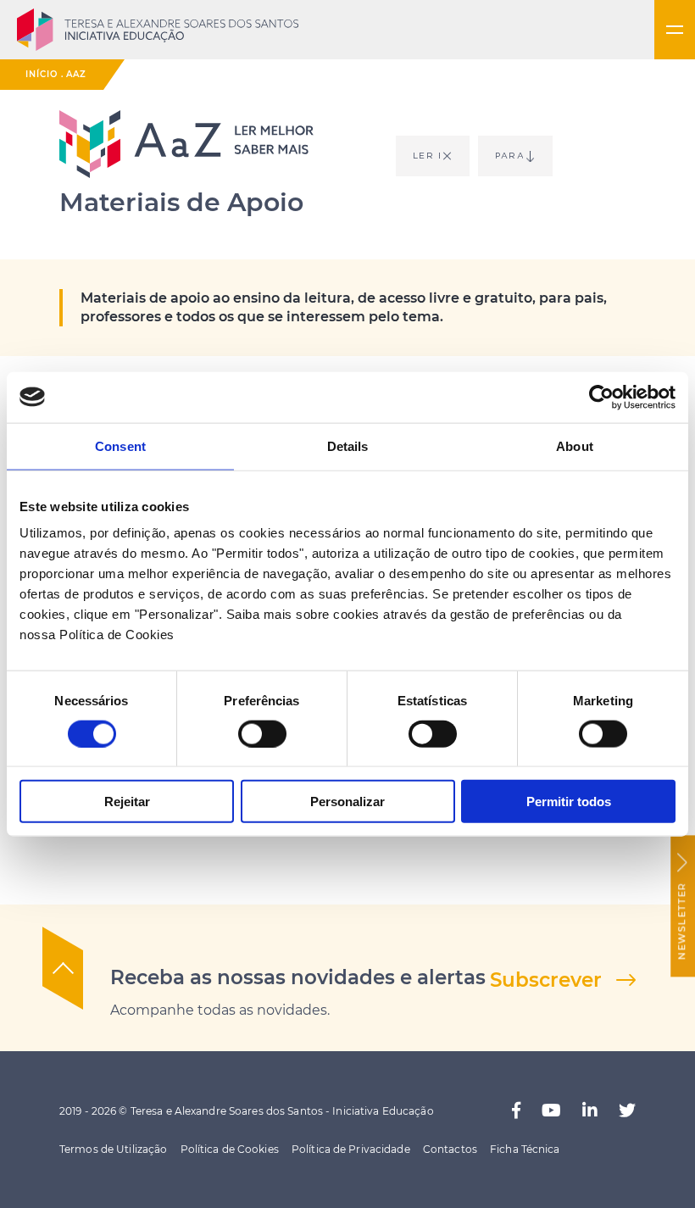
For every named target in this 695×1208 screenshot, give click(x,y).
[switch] (262, 733)
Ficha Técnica (525, 1149)
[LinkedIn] (590, 1111)
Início (41, 74)
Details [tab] (348, 445)
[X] (627, 1111)
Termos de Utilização (113, 1149)
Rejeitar (127, 801)
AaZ (76, 74)
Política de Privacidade (351, 1149)
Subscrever (546, 980)
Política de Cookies (230, 1149)
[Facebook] (516, 1111)
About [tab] (574, 445)
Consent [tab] (120, 445)
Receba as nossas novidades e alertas (298, 977)
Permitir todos (568, 801)
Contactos (450, 1149)
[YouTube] (551, 1111)
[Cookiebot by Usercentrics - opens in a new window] (601, 396)
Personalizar (347, 801)
